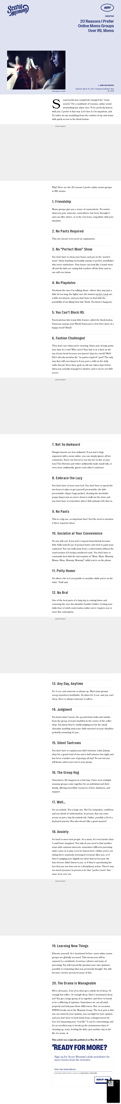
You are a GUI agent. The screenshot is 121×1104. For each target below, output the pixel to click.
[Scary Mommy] (18, 10)
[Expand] (109, 1081)
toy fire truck (102, 294)
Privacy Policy (94, 1073)
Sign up (100, 1079)
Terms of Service (84, 1073)
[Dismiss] (117, 1081)
